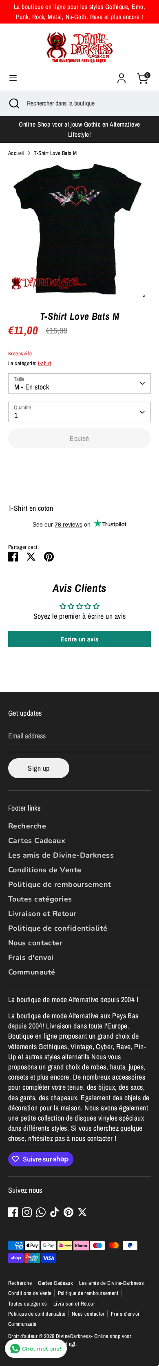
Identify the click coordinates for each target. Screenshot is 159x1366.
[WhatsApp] (41, 1212)
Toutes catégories (40, 899)
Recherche (27, 826)
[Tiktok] (55, 1212)
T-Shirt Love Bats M (55, 153)
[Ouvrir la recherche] (13, 103)
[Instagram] (27, 1212)
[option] (79, 230)
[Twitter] (82, 1212)
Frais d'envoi (31, 957)
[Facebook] (13, 1212)
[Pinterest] (68, 1212)
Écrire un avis (79, 639)
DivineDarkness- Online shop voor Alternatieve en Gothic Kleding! (69, 1339)
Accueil (16, 153)
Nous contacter (35, 943)
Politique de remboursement (59, 884)
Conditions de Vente (45, 870)
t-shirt (44, 363)
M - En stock (31, 387)
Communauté (31, 972)
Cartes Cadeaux (36, 840)
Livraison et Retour (42, 914)
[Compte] (121, 75)
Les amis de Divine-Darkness (61, 855)
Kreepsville (20, 353)
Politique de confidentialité (58, 928)
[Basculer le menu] (13, 78)
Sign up (38, 768)
